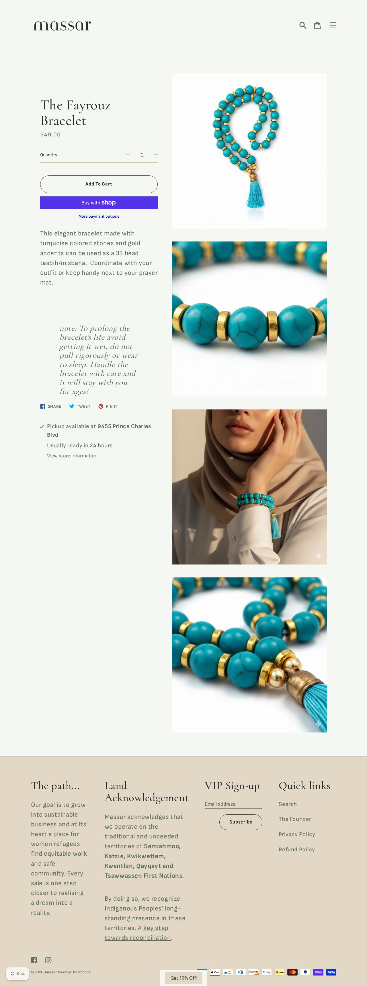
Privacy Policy (297, 834)
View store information (72, 456)
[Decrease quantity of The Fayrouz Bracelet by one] (128, 155)
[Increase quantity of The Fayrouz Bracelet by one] (156, 155)
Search (288, 804)
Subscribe (241, 822)
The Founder (295, 819)
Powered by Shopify (74, 972)
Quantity (48, 155)
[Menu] (333, 25)
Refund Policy (297, 849)
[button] (183, 978)
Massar (51, 972)
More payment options (99, 216)
